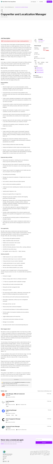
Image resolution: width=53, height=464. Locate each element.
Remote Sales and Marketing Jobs (44, 391)
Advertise (4, 458)
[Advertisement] (26, 28)
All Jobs (2, 7)
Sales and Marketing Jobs (9, 7)
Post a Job (49, 1)
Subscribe (44, 442)
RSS (3, 459)
